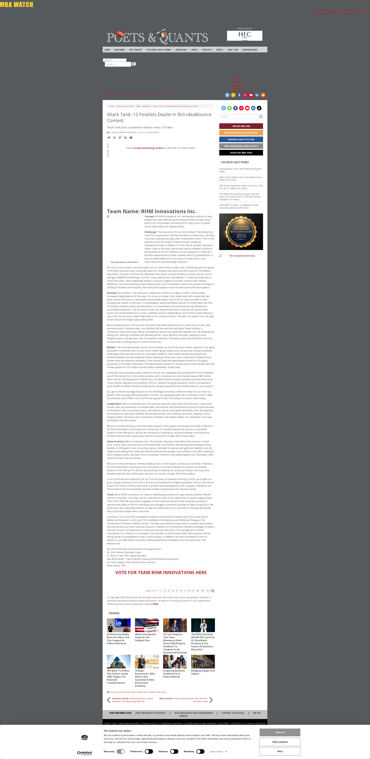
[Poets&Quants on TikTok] (259, 108)
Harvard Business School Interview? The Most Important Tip (132, 700)
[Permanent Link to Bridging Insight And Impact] (203, 661)
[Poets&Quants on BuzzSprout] (229, 108)
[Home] (157, 36)
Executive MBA (239, 85)
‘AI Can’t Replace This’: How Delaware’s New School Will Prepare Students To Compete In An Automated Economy (175, 643)
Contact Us (160, 94)
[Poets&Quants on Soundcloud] (263, 95)
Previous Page (160, 583)
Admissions (181, 49)
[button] (109, 138)
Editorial (148, 94)
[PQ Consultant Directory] (241, 255)
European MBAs (250, 49)
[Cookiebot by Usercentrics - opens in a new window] (84, 753)
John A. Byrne (118, 132)
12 (208, 590)
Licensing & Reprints (171, 723)
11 (202, 590)
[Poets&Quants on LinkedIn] (257, 95)
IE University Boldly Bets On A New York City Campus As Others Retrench (118, 639)
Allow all (280, 732)
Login (262, 98)
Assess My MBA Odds (241, 152)
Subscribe (252, 98)
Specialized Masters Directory (241, 132)
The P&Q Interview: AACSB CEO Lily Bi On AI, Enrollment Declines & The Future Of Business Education (203, 642)
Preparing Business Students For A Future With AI (174, 673)
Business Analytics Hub (241, 139)
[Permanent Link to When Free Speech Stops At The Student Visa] (147, 625)
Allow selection (280, 742)
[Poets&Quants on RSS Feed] (233, 95)
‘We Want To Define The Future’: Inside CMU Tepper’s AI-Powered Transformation (118, 676)
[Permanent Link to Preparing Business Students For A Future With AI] (175, 661)
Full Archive (238, 91)
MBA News (147, 106)
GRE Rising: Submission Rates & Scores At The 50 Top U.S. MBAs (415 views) (241, 187)
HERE (155, 604)
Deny (280, 751)
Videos (194, 49)
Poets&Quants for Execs (151, 713)
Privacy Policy (120, 94)
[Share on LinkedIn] (125, 138)
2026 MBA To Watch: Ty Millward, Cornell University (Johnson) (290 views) (238, 206)
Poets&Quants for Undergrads (193, 713)
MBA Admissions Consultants (241, 146)
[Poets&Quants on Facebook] (239, 95)
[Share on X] (114, 138)
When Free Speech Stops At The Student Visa (145, 637)
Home (107, 49)
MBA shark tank (139, 692)
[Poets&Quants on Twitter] (227, 95)
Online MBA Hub (241, 126)
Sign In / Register (256, 723)
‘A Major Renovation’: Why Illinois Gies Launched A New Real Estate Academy (145, 678)
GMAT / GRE (233, 49)
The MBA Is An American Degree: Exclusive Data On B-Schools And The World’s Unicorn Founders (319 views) (240, 197)
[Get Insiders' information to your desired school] (241, 231)
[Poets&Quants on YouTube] (251, 95)
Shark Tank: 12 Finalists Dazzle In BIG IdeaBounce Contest (175, 106)
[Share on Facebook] (120, 138)
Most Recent (135, 49)
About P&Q (111, 723)
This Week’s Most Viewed (158, 49)
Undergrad (237, 88)
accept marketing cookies (149, 148)
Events (219, 49)
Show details (216, 751)
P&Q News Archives (129, 723)
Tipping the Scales (233, 713)
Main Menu (119, 49)
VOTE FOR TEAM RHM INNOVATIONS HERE (161, 572)
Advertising (136, 94)
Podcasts (207, 49)
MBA (138, 106)
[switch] (149, 751)
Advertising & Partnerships (201, 723)
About (108, 94)
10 (197, 590)
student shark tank (156, 692)
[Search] (134, 64)
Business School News (125, 106)
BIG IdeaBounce (124, 692)
